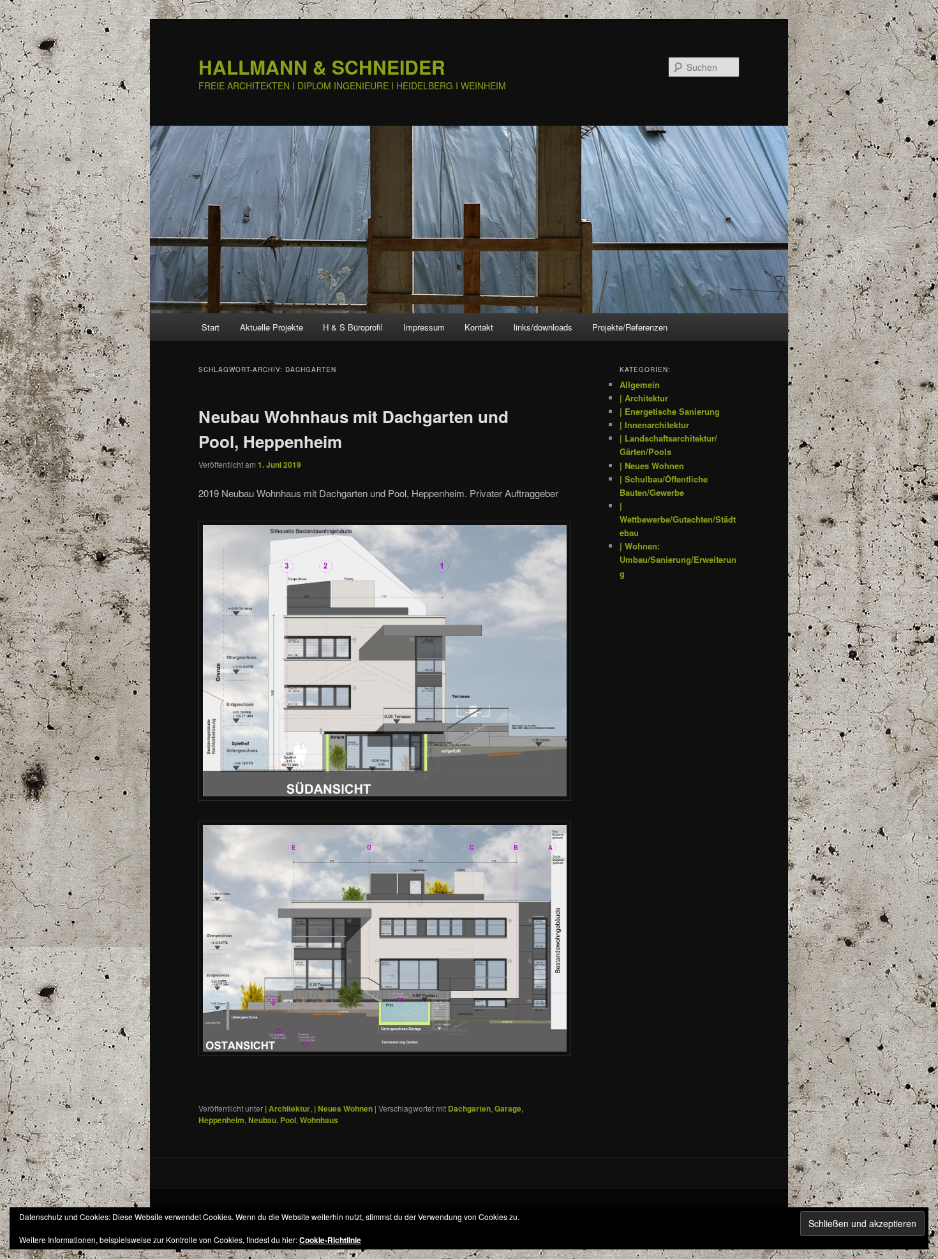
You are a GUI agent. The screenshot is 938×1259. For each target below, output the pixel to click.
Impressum (424, 327)
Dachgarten (469, 1108)
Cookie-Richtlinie (330, 1240)
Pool (288, 1120)
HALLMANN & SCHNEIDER (321, 66)
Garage (508, 1108)
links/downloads (543, 327)
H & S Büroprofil (353, 327)
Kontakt (479, 327)
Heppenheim (221, 1120)
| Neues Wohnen (343, 1108)
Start (211, 327)
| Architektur (287, 1108)
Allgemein (640, 384)
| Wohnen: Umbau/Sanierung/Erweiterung (678, 559)
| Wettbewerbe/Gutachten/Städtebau (678, 519)
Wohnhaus (319, 1120)
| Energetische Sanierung (670, 411)
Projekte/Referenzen (629, 327)
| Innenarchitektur (654, 425)
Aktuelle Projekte (271, 327)
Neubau (262, 1120)
